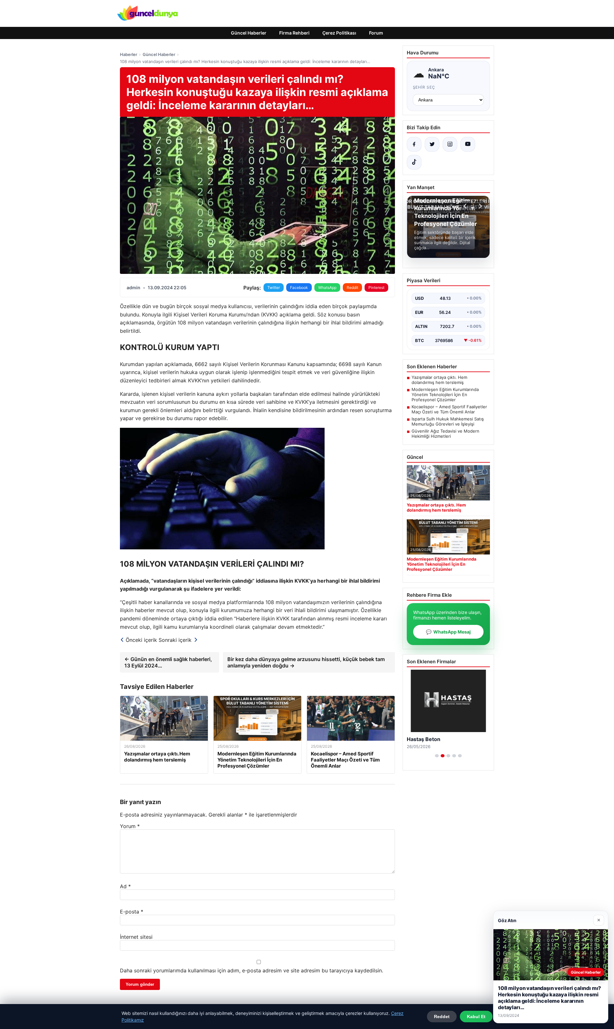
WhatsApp (327, 287)
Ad (125, 886)
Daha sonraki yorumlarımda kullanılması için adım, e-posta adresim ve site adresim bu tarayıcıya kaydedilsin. (251, 970)
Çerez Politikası (339, 33)
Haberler (128, 54)
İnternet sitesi (136, 937)
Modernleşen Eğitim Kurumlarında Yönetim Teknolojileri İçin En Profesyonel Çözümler (445, 394)
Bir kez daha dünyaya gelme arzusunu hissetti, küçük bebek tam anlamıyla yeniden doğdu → (306, 662)
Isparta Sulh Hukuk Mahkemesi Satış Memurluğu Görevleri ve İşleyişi (448, 421)
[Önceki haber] (465, 206)
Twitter (273, 287)
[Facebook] (414, 144)
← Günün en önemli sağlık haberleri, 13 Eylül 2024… (168, 662)
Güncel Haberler (248, 33)
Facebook (299, 287)
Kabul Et (476, 1016)
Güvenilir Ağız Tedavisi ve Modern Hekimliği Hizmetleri (445, 433)
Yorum (130, 826)
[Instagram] (450, 144)
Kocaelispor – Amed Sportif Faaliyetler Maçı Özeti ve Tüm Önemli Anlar (449, 409)
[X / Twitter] (432, 144)
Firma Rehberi (294, 33)
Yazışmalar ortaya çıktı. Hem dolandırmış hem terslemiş (439, 380)
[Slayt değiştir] (437, 755)
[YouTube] (467, 144)
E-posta (131, 911)
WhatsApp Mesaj (448, 631)
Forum (376, 33)
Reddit (352, 287)
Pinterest (376, 287)
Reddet (442, 1016)
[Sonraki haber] (479, 206)
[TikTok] (414, 162)
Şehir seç (424, 87)
